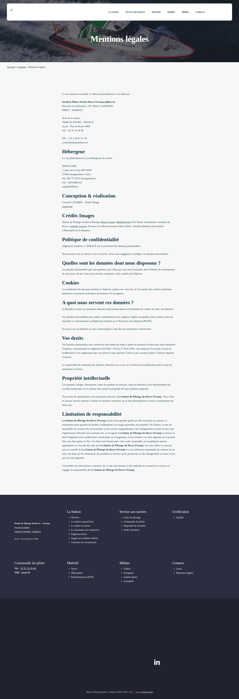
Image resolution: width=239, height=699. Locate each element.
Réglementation (79, 534)
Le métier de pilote (80, 525)
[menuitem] (218, 12)
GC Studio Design (146, 692)
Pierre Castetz (108, 222)
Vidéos (127, 568)
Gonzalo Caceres (78, 226)
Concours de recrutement (83, 542)
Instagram (129, 572)
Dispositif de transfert (135, 525)
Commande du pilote (134, 521)
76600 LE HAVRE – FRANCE (27, 532)
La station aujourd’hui (82, 521)
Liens (179, 568)
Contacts (21, 67)
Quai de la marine (22, 527)
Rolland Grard (123, 222)
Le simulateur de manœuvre (85, 529)
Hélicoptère (77, 572)
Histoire (75, 517)
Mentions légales (184, 572)
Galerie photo (130, 577)
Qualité (180, 517)
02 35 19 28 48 (28, 568)
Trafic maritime (131, 529)
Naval (74, 568)
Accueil (11, 67)
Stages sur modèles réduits (84, 538)
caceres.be (67, 206)
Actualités (129, 581)
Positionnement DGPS (82, 577)
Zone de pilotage (132, 517)
